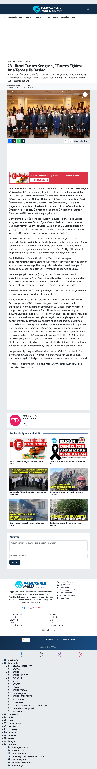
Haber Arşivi (64, 598)
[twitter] (41, 654)
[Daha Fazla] (23, 141)
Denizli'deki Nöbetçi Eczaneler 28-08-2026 (26, 462)
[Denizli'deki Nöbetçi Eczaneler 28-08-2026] (28, 448)
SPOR (55, 17)
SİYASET (13, 623)
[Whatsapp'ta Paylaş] (19, 141)
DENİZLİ (28, 17)
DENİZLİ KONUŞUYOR (22, 696)
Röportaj (12, 729)
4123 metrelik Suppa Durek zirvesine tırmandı (66, 493)
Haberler (11, 61)
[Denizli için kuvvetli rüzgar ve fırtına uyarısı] (69, 509)
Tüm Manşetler (66, 593)
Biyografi (12, 732)
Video (11, 717)
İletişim (11, 741)
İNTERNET (17, 711)
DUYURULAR (18, 699)
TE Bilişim (54, 647)
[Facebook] (24, 607)
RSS (27, 639)
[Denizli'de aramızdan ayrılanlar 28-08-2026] (69, 448)
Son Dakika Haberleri (68, 595)
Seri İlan (12, 726)
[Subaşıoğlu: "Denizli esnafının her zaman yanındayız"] (28, 479)
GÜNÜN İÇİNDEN (24, 61)
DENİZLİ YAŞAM (16, 625)
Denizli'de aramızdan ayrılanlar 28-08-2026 (67, 462)
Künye (11, 738)
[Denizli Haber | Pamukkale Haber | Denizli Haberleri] (48, 9)
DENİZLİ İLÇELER (42, 17)
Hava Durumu (65, 585)
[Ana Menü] (8, 9)
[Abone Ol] (81, 141)
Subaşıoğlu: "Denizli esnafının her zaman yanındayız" (27, 493)
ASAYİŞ (53, 615)
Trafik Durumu (65, 587)
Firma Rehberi (15, 723)
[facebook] (21, 654)
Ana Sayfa (13, 660)
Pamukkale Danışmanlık (24, 708)
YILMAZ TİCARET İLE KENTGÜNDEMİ (29, 705)
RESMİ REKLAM (68, 17)
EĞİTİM (52, 623)
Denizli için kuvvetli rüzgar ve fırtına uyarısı (66, 524)
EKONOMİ (14, 620)
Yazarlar (12, 720)
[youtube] (80, 654)
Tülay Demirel (30, 418)
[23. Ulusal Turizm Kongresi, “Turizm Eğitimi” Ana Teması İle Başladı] (48, 114)
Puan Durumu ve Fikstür (69, 590)
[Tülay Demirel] (15, 420)
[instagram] (60, 654)
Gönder (14, 562)
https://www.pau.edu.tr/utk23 (62, 363)
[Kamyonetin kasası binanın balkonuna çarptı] (28, 509)
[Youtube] (38, 607)
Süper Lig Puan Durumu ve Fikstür (28, 756)
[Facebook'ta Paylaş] (10, 141)
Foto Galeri (13, 714)
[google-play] (49, 630)
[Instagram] (33, 607)
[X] (29, 607)
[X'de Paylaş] (14, 141)
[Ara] (88, 9)
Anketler (12, 735)
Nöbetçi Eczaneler (67, 582)
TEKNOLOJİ (17, 702)
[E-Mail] (25, 424)
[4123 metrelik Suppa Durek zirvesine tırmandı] (69, 479)
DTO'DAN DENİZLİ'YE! (12, 17)
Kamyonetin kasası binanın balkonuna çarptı (26, 524)
